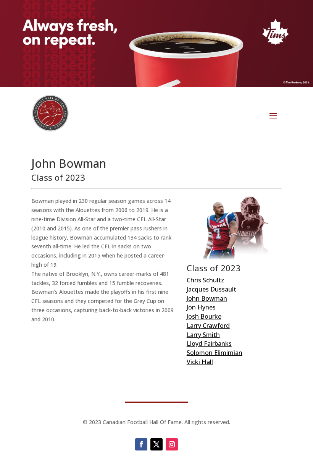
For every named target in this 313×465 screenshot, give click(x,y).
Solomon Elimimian (214, 352)
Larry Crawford (208, 325)
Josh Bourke (204, 316)
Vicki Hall (200, 362)
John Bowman (207, 298)
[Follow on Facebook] (141, 444)
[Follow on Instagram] (172, 444)
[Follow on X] (156, 444)
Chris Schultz (205, 280)
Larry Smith (203, 335)
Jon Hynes (201, 307)
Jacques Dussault (211, 289)
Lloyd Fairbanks (209, 343)
